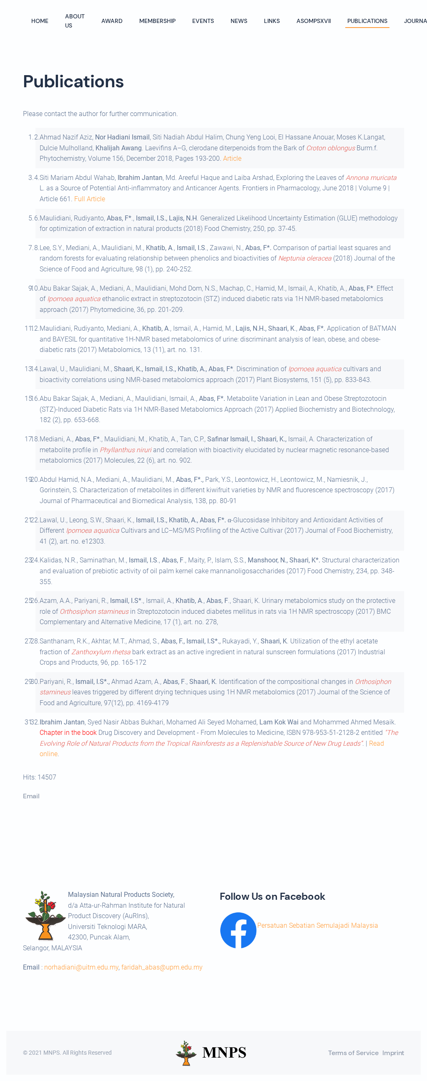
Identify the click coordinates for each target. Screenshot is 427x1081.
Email (31, 796)
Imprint (393, 1052)
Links (272, 21)
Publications (367, 21)
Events (203, 21)
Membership (157, 21)
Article (232, 158)
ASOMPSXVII (313, 21)
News (239, 21)
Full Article (89, 199)
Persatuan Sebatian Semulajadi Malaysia (317, 925)
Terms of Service (353, 1052)
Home (39, 21)
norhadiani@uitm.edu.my (81, 967)
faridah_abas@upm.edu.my (162, 967)
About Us (75, 21)
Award (112, 21)
